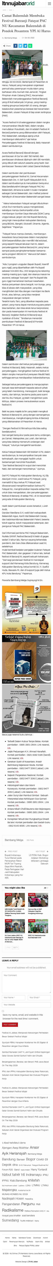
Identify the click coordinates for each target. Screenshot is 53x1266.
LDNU (28, 1185)
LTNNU (45, 1185)
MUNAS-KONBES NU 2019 (15, 1194)
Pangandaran (11, 1204)
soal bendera (28, 1215)
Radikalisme (12, 1210)
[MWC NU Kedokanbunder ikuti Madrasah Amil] (38, 926)
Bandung (8, 1159)
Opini (5, 1242)
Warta (8, 894)
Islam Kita (39, 1242)
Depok (6, 1165)
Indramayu (34, 1174)
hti (23, 1174)
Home (7, 1238)
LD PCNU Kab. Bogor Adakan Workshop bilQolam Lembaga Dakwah (38, 859)
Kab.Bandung (18, 1180)
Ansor (34, 1147)
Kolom (45, 1238)
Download (37, 1238)
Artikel (47, 1242)
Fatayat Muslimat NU (40, 1165)
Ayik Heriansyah (14, 1153)
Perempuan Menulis (16, 1242)
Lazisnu (21, 1185)
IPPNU (5, 1180)
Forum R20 (7, 1169)
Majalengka (9, 1190)
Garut (17, 1169)
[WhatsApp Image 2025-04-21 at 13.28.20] (26, 609)
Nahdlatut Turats (25, 1238)
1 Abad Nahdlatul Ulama (14, 1142)
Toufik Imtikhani (26, 1221)
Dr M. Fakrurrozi (25, 1165)
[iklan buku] (26, 659)
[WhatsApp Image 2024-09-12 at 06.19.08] (26, 708)
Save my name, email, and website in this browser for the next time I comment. (23, 1016)
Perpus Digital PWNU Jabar (29, 1246)
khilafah (34, 1180)
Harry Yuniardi (39, 1169)
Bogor (30, 1159)
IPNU (45, 1175)
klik (9, 748)
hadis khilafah (25, 1170)
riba (47, 1211)
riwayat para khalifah (11, 1215)
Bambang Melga (35, 1154)
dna (15, 1165)
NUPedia (30, 1242)
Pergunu (28, 1203)
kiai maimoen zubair (9, 1186)
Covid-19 (42, 1159)
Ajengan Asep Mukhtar (15, 1148)
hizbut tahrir (11, 1174)
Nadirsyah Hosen (13, 1199)
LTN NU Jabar (33, 1262)
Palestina (29, 1199)
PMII (38, 1204)
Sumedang (10, 1220)
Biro (15, 1246)
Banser (21, 1159)
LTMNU (36, 1185)
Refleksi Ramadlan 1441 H (35, 1211)
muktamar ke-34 (24, 1190)
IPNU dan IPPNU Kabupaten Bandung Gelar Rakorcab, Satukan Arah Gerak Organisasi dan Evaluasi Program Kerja (25, 1075)
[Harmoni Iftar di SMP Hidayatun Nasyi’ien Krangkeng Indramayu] (38, 900)
